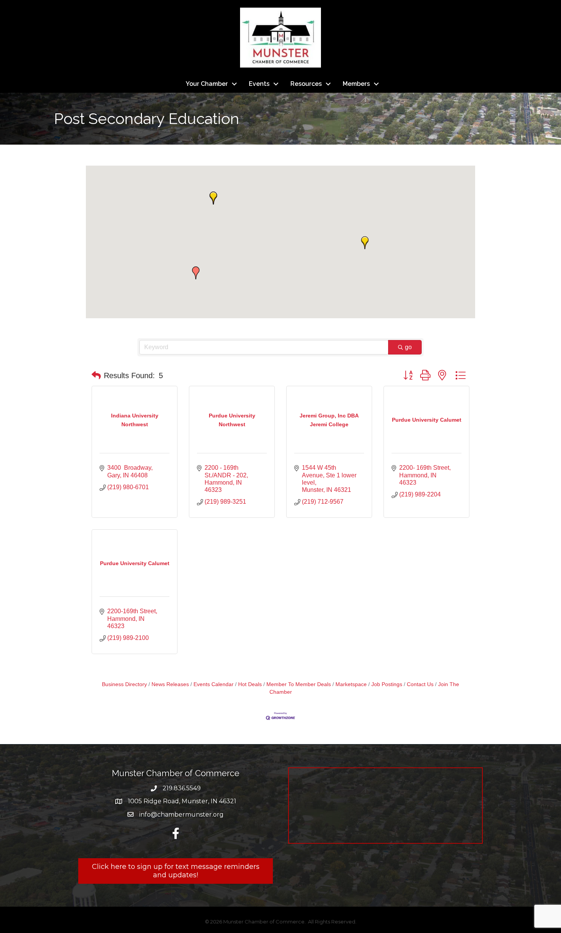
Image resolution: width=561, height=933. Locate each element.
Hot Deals (250, 684)
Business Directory (124, 684)
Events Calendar (213, 684)
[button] (196, 272)
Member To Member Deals (298, 684)
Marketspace (351, 684)
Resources (306, 83)
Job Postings (386, 684)
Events (259, 83)
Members (356, 83)
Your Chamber (207, 83)
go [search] (408, 347)
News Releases (170, 684)
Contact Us (420, 684)
